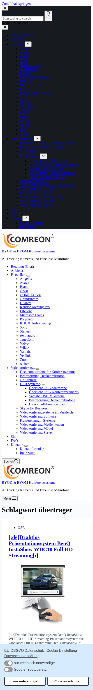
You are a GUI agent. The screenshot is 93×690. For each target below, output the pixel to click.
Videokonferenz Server (36, 432)
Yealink (25, 355)
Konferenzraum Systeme (37, 420)
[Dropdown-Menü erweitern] (28, 275)
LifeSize (26, 311)
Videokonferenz (22, 368)
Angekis (26, 279)
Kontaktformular (32, 449)
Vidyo (24, 343)
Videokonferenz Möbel (36, 428)
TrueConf (27, 339)
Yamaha (25, 351)
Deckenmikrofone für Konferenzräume (47, 372)
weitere (25, 364)
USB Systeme (30, 384)
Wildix (24, 347)
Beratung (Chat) (22, 266)
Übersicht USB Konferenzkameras (54, 392)
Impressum (27, 453)
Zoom (24, 360)
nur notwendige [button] (25, 681)
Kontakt (16, 445)
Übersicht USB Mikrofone (48, 388)
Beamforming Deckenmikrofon (42, 376)
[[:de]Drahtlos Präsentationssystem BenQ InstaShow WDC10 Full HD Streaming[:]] (46, 594)
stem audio (27, 335)
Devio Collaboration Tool (47, 404)
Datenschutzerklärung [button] (22, 656)
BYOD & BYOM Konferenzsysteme (28, 251)
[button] (8, 663)
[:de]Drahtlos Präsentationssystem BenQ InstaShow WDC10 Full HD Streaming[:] (41, 546)
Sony (23, 327)
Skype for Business (33, 408)
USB (21, 528)
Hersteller (18, 274)
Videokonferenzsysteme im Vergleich (46, 412)
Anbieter (17, 270)
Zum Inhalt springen (16, 4)
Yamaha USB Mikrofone (47, 396)
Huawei (25, 303)
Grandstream (29, 299)
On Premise (28, 380)
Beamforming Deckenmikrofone (52, 400)
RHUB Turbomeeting (35, 323)
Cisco (24, 291)
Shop (14, 436)
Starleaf (25, 331)
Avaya (24, 283)
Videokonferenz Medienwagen (42, 424)
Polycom (26, 319)
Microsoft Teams (32, 315)
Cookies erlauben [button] (67, 681)
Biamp (24, 287)
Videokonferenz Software (38, 416)
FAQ (14, 441)
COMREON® (30, 295)
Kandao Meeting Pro (35, 307)
